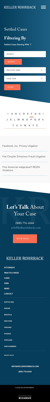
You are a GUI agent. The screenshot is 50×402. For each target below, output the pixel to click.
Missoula (8, 315)
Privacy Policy (9, 355)
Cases (6, 278)
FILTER (10, 87)
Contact (8, 293)
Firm (6, 283)
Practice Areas (11, 272)
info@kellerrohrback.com (25, 228)
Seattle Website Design (25, 396)
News (6, 288)
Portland (8, 340)
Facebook (21, 377)
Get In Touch (23, 239)
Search (11, 62)
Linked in (28, 377)
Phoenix (7, 334)
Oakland (7, 327)
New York (8, 321)
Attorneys (9, 267)
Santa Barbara (10, 346)
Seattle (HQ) (9, 302)
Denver (7, 308)
